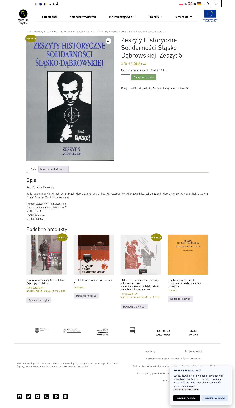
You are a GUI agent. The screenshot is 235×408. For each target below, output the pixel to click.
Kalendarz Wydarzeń (83, 17)
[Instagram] (46, 396)
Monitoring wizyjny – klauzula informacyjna (155, 373)
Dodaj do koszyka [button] (39, 300)
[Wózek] (216, 3)
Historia (58, 31)
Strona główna (34, 31)
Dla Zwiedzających (120, 17)
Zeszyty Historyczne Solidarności (81, 31)
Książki (47, 31)
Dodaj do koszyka (144, 77)
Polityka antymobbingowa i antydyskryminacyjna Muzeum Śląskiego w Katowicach (168, 366)
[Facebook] (19, 396)
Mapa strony (150, 351)
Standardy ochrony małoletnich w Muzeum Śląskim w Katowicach (174, 358)
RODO (212, 366)
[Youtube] (37, 396)
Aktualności (49, 17)
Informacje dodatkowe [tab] (53, 169)
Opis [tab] (33, 169)
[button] (208, 3)
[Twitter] (28, 396)
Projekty (153, 17)
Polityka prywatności (194, 351)
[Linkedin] (65, 396)
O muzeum (181, 17)
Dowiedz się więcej (134, 306)
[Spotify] (56, 396)
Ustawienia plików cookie (186, 389)
